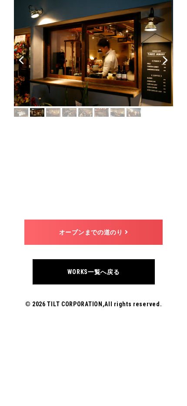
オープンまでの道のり (92, 232)
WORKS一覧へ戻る (93, 271)
